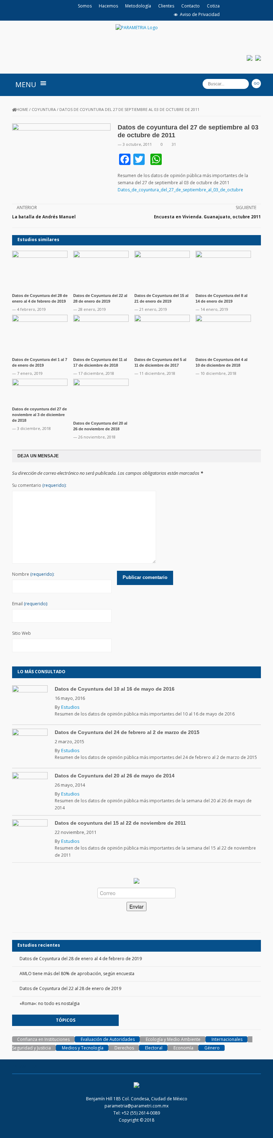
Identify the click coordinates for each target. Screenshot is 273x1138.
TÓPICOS (65, 1020)
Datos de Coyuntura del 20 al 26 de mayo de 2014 (115, 775)
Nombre (33, 574)
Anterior (27, 207)
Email (30, 604)
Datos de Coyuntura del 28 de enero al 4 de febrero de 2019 (81, 959)
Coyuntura (44, 109)
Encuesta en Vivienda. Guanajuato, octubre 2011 (207, 216)
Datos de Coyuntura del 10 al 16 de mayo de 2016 (115, 689)
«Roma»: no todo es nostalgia (50, 1003)
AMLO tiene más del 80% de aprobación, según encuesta (77, 974)
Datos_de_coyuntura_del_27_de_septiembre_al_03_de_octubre (180, 190)
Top (256, 1121)
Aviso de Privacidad (200, 14)
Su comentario (39, 485)
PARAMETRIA (24, 1066)
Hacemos (108, 6)
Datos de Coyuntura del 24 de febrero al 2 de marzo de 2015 (127, 732)
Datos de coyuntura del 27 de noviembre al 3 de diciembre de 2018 (39, 414)
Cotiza (213, 6)
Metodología (138, 6)
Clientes (166, 6)
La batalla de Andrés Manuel (44, 216)
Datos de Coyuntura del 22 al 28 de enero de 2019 (70, 988)
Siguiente (246, 207)
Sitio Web (21, 633)
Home (22, 109)
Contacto (190, 6)
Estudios (70, 707)
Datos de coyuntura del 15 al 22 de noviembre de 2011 (120, 823)
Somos (85, 6)
